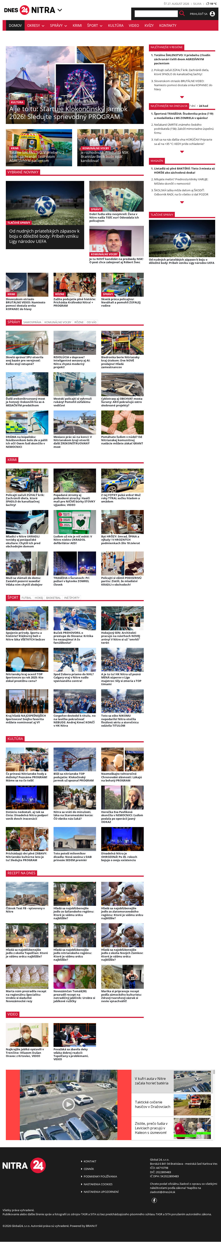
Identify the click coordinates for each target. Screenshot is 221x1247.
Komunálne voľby (57, 322)
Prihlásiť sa (199, 14)
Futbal (27, 598)
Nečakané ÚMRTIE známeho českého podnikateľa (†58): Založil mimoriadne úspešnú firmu (184, 129)
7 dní (192, 106)
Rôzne (79, 322)
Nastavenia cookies (97, 1184)
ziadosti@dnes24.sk (162, 1192)
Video (134, 25)
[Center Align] (182, 13)
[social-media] (153, 1201)
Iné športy (71, 598)
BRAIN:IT (91, 1226)
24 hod (203, 106)
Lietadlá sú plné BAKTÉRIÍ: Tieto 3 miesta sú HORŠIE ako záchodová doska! (184, 170)
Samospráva (32, 322)
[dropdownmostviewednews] (182, 97)
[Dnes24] (43, 10)
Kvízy (149, 25)
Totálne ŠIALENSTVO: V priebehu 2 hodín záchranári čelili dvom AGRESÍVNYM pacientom (182, 59)
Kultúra (115, 25)
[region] (59, 10)
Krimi (77, 25)
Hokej (39, 598)
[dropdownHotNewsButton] (182, 203)
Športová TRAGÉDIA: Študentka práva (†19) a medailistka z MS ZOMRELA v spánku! (183, 116)
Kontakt (89, 1161)
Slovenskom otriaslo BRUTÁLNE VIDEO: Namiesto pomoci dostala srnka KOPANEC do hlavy (183, 85)
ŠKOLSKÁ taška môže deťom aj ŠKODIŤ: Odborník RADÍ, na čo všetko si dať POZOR (181, 192)
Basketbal (53, 598)
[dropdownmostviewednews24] (182, 152)
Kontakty (167, 25)
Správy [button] (57, 25)
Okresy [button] (34, 25)
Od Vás (91, 322)
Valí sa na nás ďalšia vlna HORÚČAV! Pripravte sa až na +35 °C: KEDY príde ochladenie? (183, 142)
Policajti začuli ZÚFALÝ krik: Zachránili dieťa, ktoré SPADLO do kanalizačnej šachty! (181, 72)
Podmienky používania (100, 1176)
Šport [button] (93, 25)
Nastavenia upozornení (101, 1192)
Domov (15, 25)
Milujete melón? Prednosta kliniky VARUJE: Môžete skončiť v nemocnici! (181, 181)
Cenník (88, 1169)
